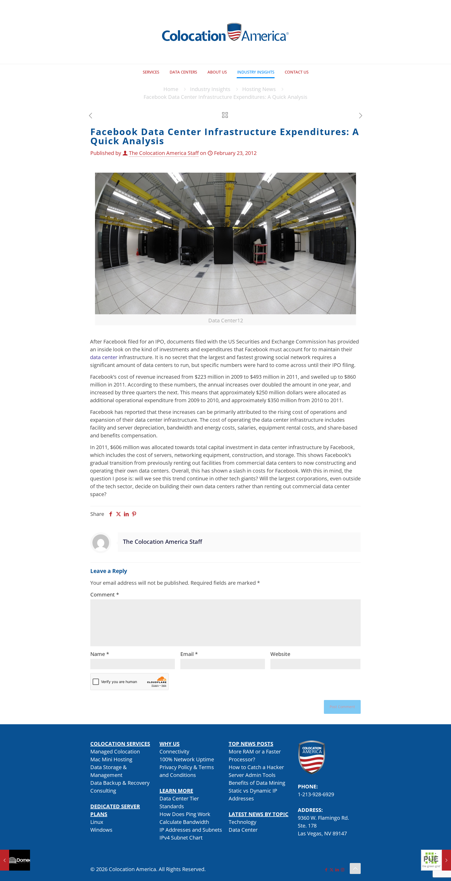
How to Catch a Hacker (256, 767)
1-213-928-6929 (316, 794)
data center (103, 357)
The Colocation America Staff (164, 152)
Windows (101, 829)
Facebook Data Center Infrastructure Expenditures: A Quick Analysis (225, 96)
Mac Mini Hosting (111, 759)
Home (170, 89)
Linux (96, 821)
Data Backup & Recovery (120, 782)
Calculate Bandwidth (184, 821)
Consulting (103, 790)
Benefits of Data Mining (257, 782)
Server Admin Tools (252, 775)
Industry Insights (210, 89)
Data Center (243, 829)
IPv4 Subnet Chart (181, 837)
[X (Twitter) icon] (332, 869)
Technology (242, 821)
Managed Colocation (115, 751)
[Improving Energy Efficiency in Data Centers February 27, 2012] (436, 860)
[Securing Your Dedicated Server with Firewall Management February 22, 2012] (15, 860)
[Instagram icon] (343, 869)
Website (280, 653)
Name (99, 653)
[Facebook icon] (326, 869)
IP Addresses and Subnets (190, 829)
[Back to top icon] (355, 868)
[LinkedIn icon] (337, 869)
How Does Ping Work (184, 814)
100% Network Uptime (186, 759)
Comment (104, 594)
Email (189, 653)
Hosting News (259, 89)
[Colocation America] (225, 32)
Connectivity (174, 751)
